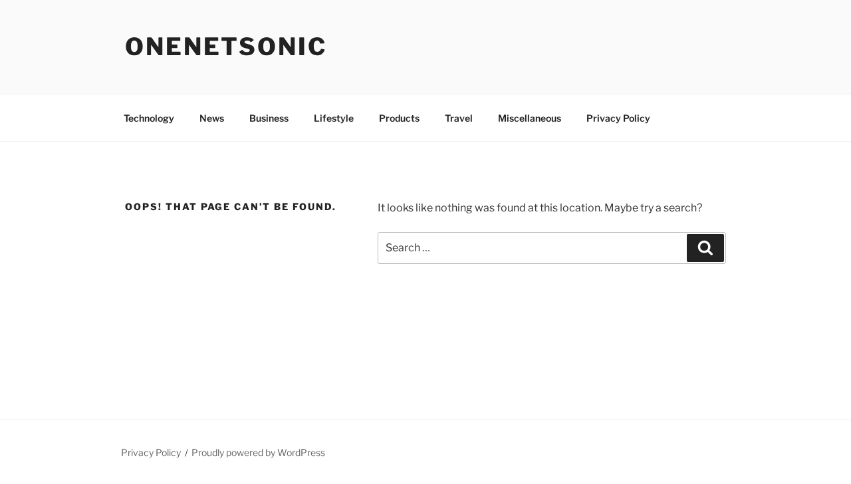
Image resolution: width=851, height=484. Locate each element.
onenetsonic (226, 46)
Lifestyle (334, 118)
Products (399, 118)
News (211, 118)
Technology (149, 118)
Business (269, 118)
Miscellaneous (529, 118)
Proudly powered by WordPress (258, 452)
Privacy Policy (618, 118)
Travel (459, 118)
